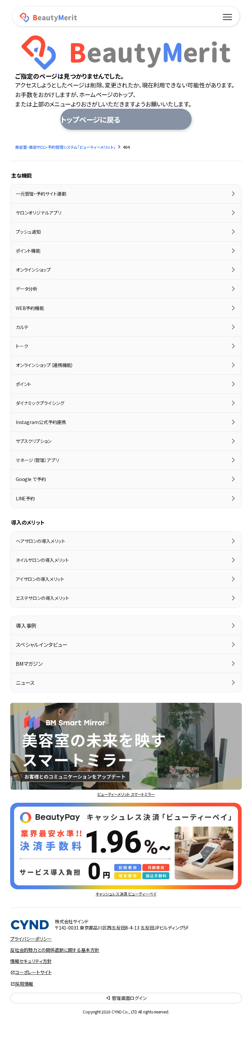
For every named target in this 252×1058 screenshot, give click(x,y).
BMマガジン (29, 663)
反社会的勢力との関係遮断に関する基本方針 (54, 950)
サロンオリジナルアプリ (38, 212)
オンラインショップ (33, 269)
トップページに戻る (90, 119)
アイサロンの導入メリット (40, 579)
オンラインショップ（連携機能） (45, 365)
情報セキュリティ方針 (31, 961)
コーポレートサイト (33, 972)
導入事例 (26, 625)
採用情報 (24, 983)
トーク (22, 346)
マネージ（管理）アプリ (37, 460)
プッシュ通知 (28, 231)
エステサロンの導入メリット (42, 598)
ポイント (24, 384)
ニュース (25, 682)
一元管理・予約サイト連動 (41, 193)
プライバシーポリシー (31, 938)
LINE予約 (25, 498)
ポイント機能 (28, 250)
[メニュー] (227, 16)
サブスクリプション (34, 441)
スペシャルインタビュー (42, 644)
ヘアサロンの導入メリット (40, 541)
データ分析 (27, 288)
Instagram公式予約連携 (41, 422)
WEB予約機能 (30, 308)
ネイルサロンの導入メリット (42, 560)
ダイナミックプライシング (40, 403)
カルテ (22, 327)
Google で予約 (31, 479)
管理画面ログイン (126, 998)
